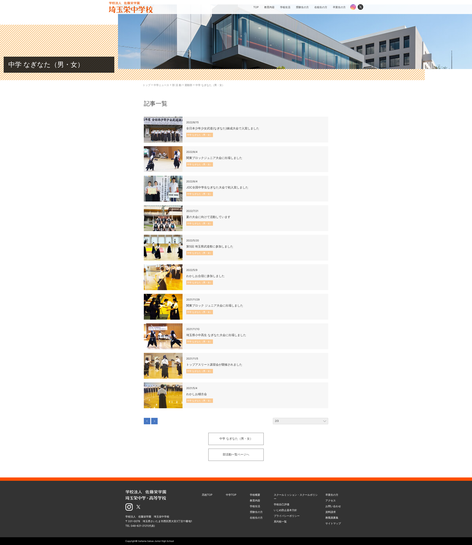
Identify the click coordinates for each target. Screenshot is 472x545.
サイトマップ (333, 523)
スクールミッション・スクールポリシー (296, 496)
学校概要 (255, 494)
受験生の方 (256, 511)
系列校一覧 (280, 521)
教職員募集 (331, 517)
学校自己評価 (281, 504)
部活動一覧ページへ (236, 454)
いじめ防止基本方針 (285, 510)
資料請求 (330, 511)
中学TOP (231, 494)
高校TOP (207, 494)
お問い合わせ (333, 506)
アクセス (330, 500)
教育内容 (255, 500)
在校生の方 (256, 517)
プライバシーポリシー (287, 515)
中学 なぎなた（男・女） (236, 438)
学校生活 (255, 506)
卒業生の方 (331, 494)
